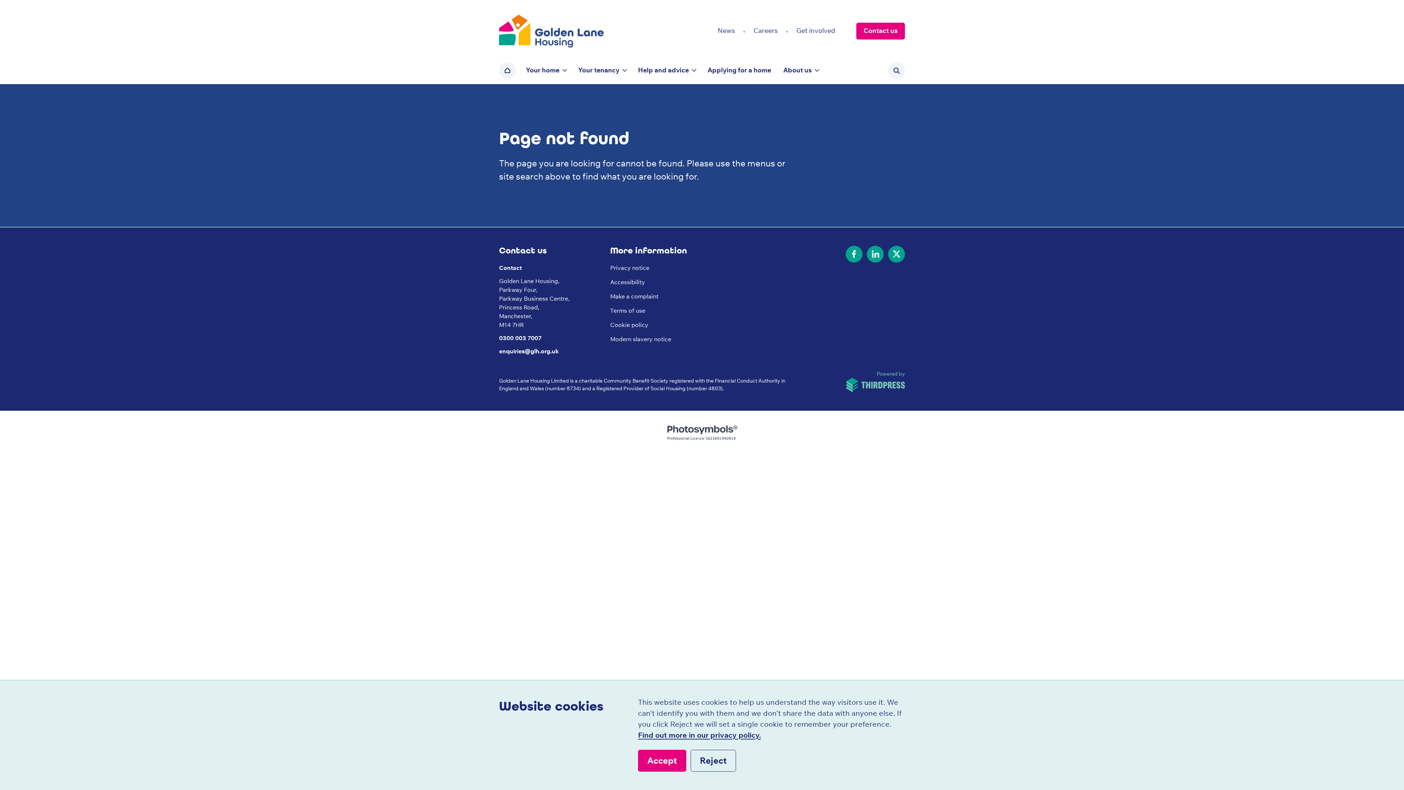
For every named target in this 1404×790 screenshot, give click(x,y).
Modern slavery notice (640, 339)
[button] (546, 70)
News (726, 30)
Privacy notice (629, 268)
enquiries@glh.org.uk (529, 351)
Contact (510, 268)
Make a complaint (634, 296)
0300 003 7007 (520, 338)
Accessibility (627, 282)
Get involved (815, 30)
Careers (766, 30)
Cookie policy (629, 325)
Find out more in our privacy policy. (699, 735)
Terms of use (627, 310)
